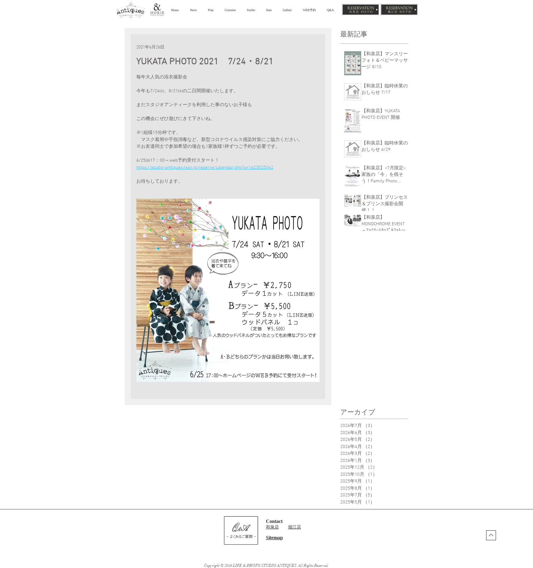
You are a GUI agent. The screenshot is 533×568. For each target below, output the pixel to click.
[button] (211, 10)
